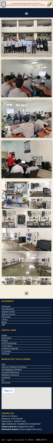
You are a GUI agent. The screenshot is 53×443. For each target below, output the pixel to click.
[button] (26, 13)
